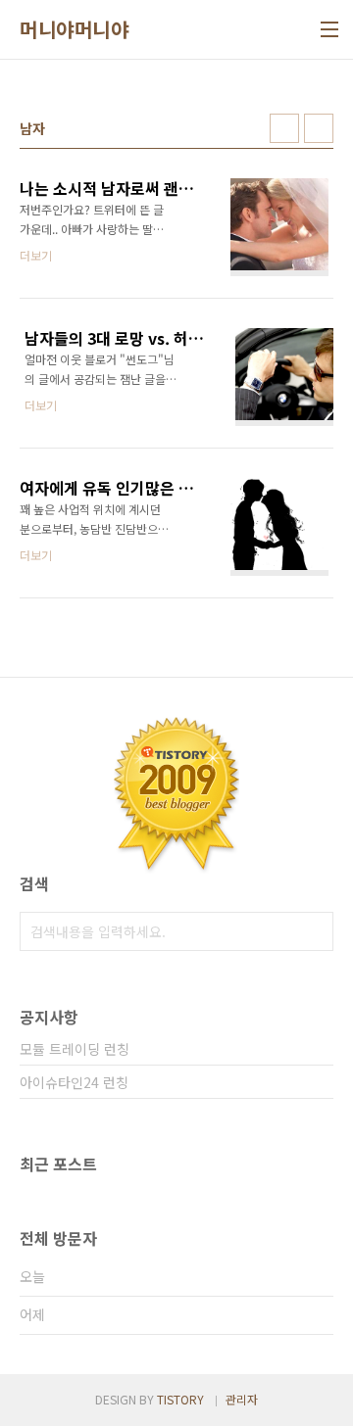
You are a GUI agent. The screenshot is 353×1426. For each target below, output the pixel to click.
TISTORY (180, 1399)
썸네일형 (284, 128)
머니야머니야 (74, 29)
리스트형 (318, 128)
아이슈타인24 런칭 (74, 1082)
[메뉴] (329, 29)
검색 (313, 931)
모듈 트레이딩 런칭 (74, 1049)
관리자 (242, 1399)
